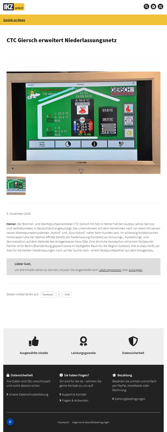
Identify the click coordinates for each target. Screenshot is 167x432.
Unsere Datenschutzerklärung (28, 394)
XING (67, 294)
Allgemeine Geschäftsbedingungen (90, 422)
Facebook (47, 294)
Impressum (63, 422)
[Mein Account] (153, 6)
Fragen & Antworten (74, 400)
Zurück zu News (14, 20)
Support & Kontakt (73, 394)
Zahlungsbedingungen (129, 399)
